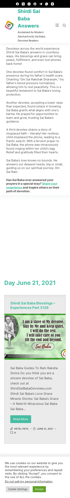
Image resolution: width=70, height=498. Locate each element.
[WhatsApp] (46, 4)
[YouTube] (52, 4)
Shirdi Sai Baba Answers (29, 18)
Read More (22, 418)
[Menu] (57, 25)
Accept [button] (39, 489)
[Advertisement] (35, 232)
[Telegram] (40, 4)
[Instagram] (29, 4)
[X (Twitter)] (23, 4)
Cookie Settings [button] (17, 489)
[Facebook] (17, 4)
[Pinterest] (34, 4)
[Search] (64, 25)
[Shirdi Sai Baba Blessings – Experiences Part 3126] (35, 336)
